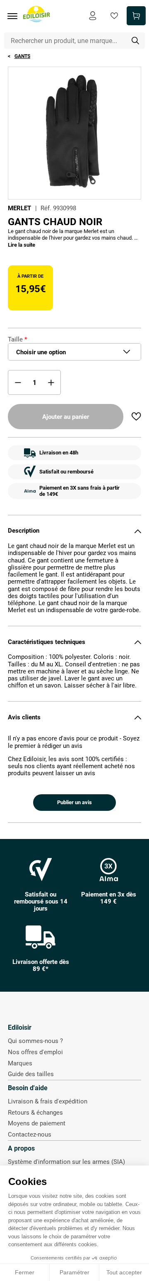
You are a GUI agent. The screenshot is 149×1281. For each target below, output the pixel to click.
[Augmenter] (51, 382)
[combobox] (74, 40)
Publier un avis (74, 802)
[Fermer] (138, 531)
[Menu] (15, 16)
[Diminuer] (18, 382)
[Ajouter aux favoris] (136, 416)
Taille (15, 339)
